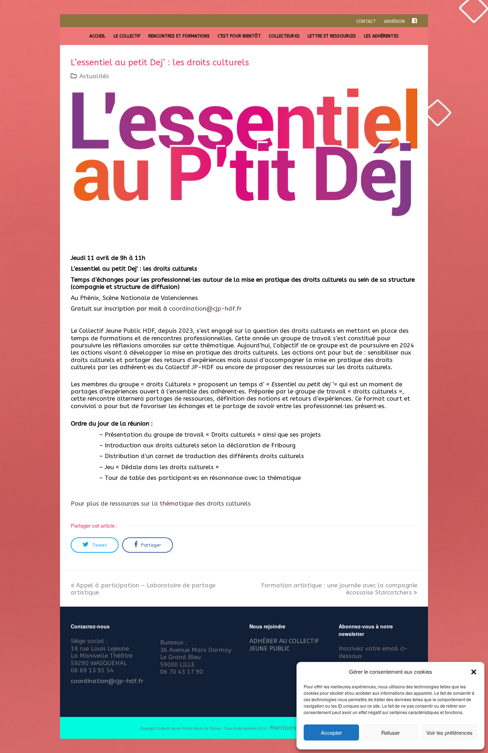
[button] (473, 672)
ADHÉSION (394, 21)
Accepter (331, 732)
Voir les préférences (449, 732)
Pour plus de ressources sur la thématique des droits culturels (161, 503)
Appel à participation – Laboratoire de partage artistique (143, 589)
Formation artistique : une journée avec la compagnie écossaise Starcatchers (339, 589)
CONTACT (366, 21)
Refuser (390, 732)
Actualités (94, 76)
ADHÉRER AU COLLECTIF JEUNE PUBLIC (284, 644)
